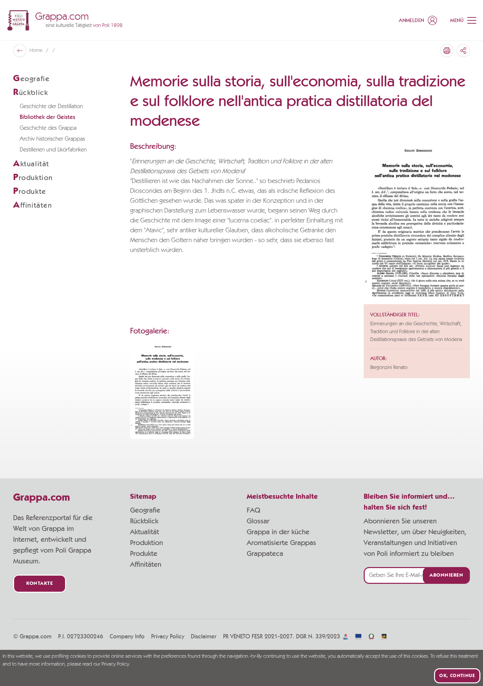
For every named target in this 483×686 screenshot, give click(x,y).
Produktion (146, 542)
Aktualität (144, 532)
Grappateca (265, 553)
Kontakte (39, 583)
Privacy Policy (167, 637)
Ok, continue (457, 676)
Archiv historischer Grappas (52, 139)
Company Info (127, 637)
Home (37, 50)
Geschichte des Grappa (48, 128)
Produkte (143, 553)
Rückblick (144, 521)
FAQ (253, 510)
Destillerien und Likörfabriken (53, 150)
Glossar (258, 521)
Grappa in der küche (278, 532)
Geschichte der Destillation (51, 106)
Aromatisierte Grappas (281, 542)
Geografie (145, 510)
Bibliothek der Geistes (47, 117)
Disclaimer (204, 637)
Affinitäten (145, 564)
